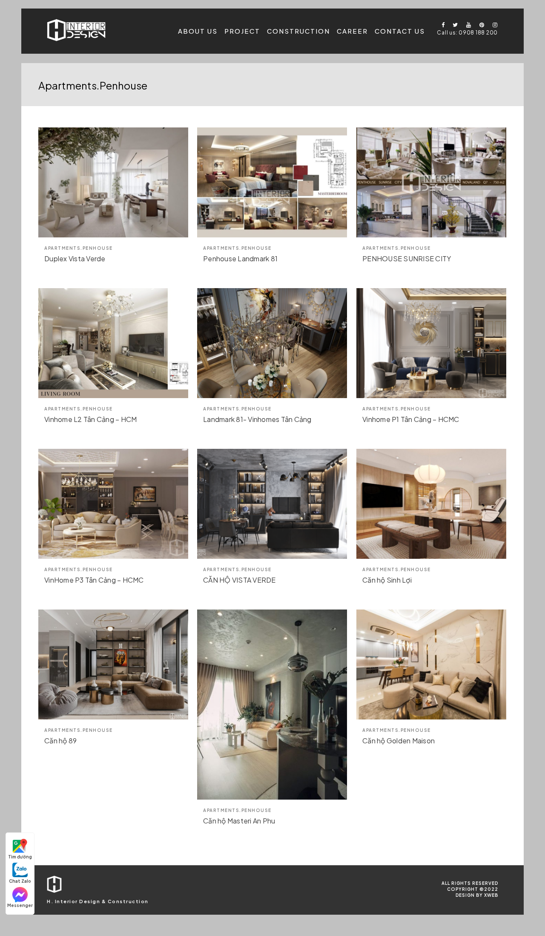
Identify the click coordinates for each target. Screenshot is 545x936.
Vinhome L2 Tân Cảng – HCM (90, 419)
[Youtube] (466, 25)
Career (352, 31)
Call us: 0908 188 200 (467, 32)
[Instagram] (493, 25)
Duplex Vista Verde (75, 258)
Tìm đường (20, 856)
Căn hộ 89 (60, 740)
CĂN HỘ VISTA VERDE (239, 579)
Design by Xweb (477, 895)
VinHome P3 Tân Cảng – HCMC (94, 579)
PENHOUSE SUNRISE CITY (406, 258)
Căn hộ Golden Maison (398, 740)
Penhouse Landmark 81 (240, 258)
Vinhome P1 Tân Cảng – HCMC (410, 419)
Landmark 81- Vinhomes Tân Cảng (257, 419)
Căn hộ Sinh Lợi (387, 579)
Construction (298, 31)
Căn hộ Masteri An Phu (239, 820)
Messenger (20, 905)
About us (198, 31)
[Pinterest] (480, 25)
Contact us (400, 31)
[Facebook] (440, 25)
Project (242, 31)
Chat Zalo (20, 881)
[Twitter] (453, 25)
